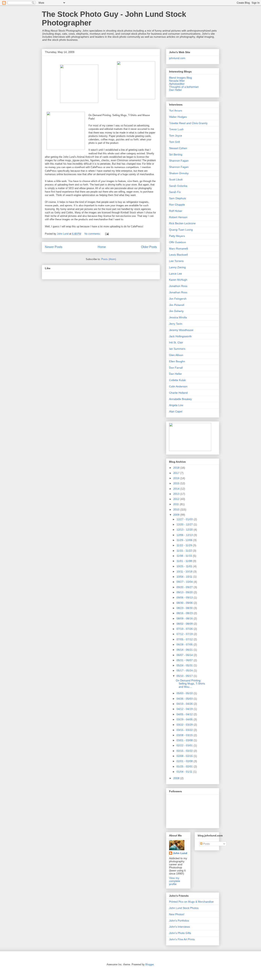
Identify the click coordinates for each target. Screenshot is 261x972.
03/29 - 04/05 (185, 719)
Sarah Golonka (178, 185)
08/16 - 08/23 (185, 613)
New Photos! (176, 914)
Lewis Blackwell (178, 254)
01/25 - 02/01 (185, 766)
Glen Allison (176, 355)
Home (102, 247)
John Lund (180, 853)
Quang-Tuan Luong (181, 229)
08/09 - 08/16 (185, 618)
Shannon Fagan (179, 160)
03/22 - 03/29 (185, 724)
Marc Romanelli (178, 248)
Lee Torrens (176, 261)
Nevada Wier (177, 80)
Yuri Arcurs (175, 110)
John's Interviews (179, 926)
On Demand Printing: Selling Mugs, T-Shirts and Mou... (190, 683)
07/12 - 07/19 (185, 634)
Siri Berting (175, 154)
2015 (176, 483)
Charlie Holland (178, 392)
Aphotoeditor (177, 83)
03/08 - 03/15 (185, 735)
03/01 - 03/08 (185, 740)
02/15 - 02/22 (185, 750)
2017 (176, 473)
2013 (176, 493)
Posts (206, 843)
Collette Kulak (177, 380)
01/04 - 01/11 (185, 771)
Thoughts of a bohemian (184, 86)
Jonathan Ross (178, 292)
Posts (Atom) (108, 259)
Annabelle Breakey (180, 399)
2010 (176, 509)
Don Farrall (176, 367)
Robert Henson (178, 217)
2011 (176, 504)
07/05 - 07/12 (185, 639)
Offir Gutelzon (177, 242)
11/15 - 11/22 (185, 550)
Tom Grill (174, 141)
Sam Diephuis (177, 198)
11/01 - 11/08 (185, 560)
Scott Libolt (175, 179)
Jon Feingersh (177, 298)
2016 (176, 478)
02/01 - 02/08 (185, 761)
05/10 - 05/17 (185, 675)
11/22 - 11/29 (185, 545)
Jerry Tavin (175, 323)
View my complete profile (174, 881)
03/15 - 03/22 (185, 729)
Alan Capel (175, 411)
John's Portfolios (179, 920)
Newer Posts (53, 247)
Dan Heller (175, 89)
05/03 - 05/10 (185, 693)
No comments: (92, 233)
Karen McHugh (178, 279)
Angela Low (176, 405)
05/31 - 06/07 (185, 660)
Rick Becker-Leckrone (182, 223)
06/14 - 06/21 (185, 649)
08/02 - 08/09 (185, 623)
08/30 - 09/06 (185, 602)
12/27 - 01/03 (185, 519)
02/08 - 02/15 (185, 755)
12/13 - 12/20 (185, 529)
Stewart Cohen (178, 148)
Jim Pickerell (176, 304)
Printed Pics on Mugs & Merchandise (191, 901)
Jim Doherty (176, 311)
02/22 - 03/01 (185, 745)
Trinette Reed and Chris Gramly (188, 123)
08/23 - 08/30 (185, 608)
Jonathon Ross (178, 286)
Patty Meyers (177, 235)
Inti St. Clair (176, 342)
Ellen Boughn (177, 361)
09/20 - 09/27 (185, 587)
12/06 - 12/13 (185, 534)
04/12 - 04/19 (185, 708)
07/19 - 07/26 (185, 628)
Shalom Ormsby (179, 173)
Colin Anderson (178, 386)
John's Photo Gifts (180, 933)
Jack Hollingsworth (180, 336)
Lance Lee (175, 273)
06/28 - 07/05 (185, 644)
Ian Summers (177, 348)
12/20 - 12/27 (185, 524)
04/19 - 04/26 (185, 703)
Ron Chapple (177, 204)
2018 (176, 467)
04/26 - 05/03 (185, 698)
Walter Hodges (178, 116)
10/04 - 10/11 (185, 576)
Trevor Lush (176, 129)
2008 (176, 778)
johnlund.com (177, 58)
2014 (176, 488)
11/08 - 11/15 (185, 555)
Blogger (149, 964)
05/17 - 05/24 (185, 670)
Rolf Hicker (175, 210)
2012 (176, 499)
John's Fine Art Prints (182, 939)
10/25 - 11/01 (185, 566)
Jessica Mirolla (178, 317)
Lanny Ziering (177, 267)
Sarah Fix (175, 191)
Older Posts (149, 247)
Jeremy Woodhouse (181, 330)
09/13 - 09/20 (185, 592)
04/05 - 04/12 (185, 714)
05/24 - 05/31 (185, 665)
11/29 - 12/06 (185, 540)
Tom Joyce (175, 135)
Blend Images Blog (180, 77)
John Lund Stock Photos (184, 907)
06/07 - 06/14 (185, 655)
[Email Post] (106, 233)
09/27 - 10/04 (185, 581)
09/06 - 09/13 (185, 597)
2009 (176, 514)
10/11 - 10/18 (185, 571)
